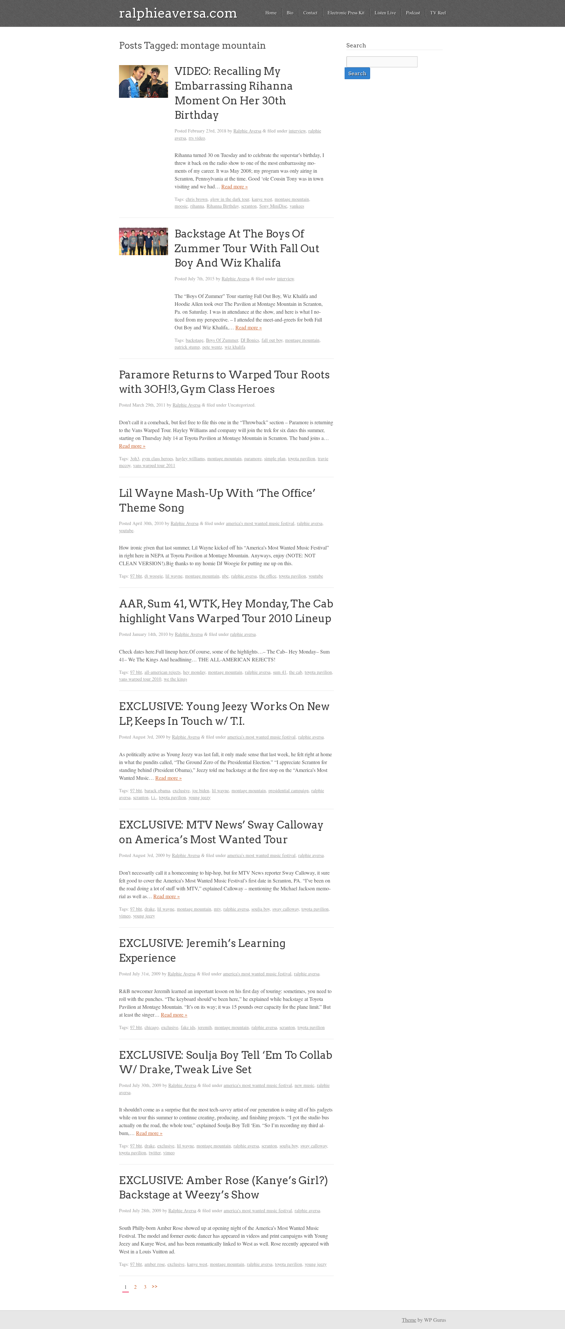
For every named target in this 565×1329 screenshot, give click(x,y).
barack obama (157, 790)
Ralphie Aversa (247, 131)
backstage (194, 340)
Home (271, 12)
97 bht (136, 576)
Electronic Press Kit (346, 12)
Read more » (234, 186)
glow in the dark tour (229, 199)
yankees (297, 206)
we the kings (175, 679)
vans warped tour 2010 (140, 679)
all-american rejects (162, 672)
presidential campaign (288, 790)
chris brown (197, 199)
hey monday (194, 672)
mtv (217, 909)
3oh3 (134, 458)
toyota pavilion (301, 458)
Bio (290, 12)
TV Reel (438, 12)
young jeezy (200, 797)
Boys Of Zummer (222, 340)
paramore (253, 458)
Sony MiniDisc (273, 206)
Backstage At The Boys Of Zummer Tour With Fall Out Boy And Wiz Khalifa (247, 248)
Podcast (413, 12)
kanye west (262, 199)
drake (150, 909)
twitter (155, 1152)
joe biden (200, 790)
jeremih (205, 1027)
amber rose (155, 1264)
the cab (295, 672)
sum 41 (279, 672)
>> (155, 1285)
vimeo (124, 916)
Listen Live (385, 12)
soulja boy (260, 909)
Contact (310, 12)
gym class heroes (157, 458)
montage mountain (292, 199)
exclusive (181, 790)
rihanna (197, 206)
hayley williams (190, 458)
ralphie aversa (309, 523)
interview (297, 131)
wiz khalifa (235, 347)
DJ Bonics (250, 340)
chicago (152, 1027)
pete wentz (212, 347)
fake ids (188, 1027)
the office (267, 576)
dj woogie (154, 576)
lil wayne (173, 576)
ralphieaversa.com (178, 13)
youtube (126, 530)
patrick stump (187, 347)
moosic (181, 206)
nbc (225, 576)
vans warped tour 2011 (154, 465)
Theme (409, 1319)
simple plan (274, 458)
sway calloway (285, 909)
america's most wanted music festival (260, 523)
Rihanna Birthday (223, 206)
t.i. (153, 797)
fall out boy (272, 340)
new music (304, 1085)
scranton (249, 206)
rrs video (197, 138)
